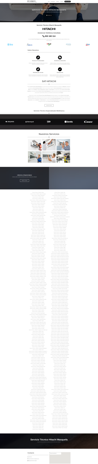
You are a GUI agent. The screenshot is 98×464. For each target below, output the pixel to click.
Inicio (49, 1)
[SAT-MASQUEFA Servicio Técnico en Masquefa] (32, 1)
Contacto (61, 1)
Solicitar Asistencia (67, 1)
